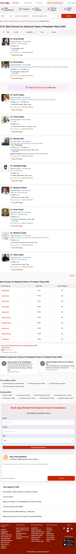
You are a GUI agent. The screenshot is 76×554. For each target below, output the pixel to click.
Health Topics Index (36, 535)
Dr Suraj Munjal (17, 39)
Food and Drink (5, 542)
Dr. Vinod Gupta (17, 117)
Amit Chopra (5, 301)
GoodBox (3, 548)
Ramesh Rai (5, 312)
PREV (4, 275)
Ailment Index (35, 539)
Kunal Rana (5, 296)
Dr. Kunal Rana (16, 62)
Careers (49, 532)
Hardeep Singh (6, 317)
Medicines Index (36, 537)
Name (5, 418)
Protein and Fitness (6, 535)
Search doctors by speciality (21, 534)
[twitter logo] (68, 529)
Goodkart (3, 529)
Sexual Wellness (5, 538)
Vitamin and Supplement (4, 532)
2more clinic (15, 151)
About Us (49, 528)
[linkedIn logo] (72, 529)
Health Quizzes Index (37, 533)
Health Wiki (34, 528)
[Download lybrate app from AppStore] (68, 546)
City (4, 436)
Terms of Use (50, 535)
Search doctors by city (22, 528)
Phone (5, 427)
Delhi (6, 21)
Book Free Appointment (55, 3)
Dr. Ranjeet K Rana (18, 187)
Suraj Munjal (5, 290)
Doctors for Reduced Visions (29, 21)
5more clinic (15, 221)
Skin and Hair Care (6, 536)
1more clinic (15, 50)
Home (2, 21)
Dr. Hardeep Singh (18, 166)
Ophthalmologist (14, 21)
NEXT (71, 275)
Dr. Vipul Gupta (17, 255)
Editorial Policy (51, 539)
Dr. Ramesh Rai (17, 138)
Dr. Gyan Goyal (16, 209)
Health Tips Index (36, 530)
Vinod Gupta (5, 306)
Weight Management (6, 540)
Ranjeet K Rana (6, 323)
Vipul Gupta (5, 339)
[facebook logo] (64, 529)
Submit (61, 478)
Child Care (4, 546)
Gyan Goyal (5, 328)
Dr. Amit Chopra (17, 95)
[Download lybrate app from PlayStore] (68, 541)
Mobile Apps (50, 533)
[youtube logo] (68, 532)
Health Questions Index (37, 532)
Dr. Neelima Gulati (18, 233)
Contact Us (50, 530)
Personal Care (5, 544)
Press (48, 541)
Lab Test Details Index (37, 541)
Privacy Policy (50, 537)
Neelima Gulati (6, 333)
